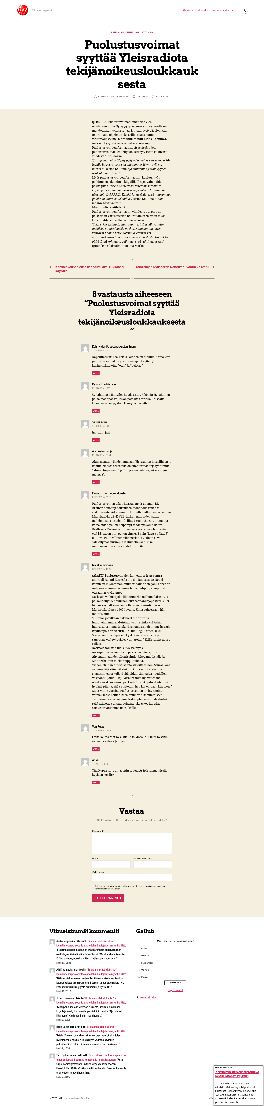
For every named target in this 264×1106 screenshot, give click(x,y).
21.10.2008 (142, 96)
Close (262, 1067)
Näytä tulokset (175, 990)
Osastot (186, 10)
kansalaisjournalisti (119, 96)
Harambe (145, 955)
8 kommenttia (163, 96)
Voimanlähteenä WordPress (79, 1098)
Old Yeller (145, 969)
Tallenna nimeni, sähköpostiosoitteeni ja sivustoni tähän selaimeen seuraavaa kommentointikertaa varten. (130, 887)
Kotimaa (147, 32)
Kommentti (98, 831)
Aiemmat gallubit (149, 997)
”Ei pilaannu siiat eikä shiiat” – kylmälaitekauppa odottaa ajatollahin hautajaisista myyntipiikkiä (90, 943)
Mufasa (144, 948)
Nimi (95, 858)
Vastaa (96, 373)
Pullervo (144, 977)
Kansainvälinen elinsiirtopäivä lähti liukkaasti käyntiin (237, 1074)
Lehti (60, 1098)
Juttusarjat (201, 10)
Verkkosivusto (99, 872)
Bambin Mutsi (147, 962)
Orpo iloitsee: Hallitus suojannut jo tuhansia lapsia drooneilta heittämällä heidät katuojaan (91, 1057)
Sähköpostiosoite (142, 858)
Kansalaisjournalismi (221, 10)
